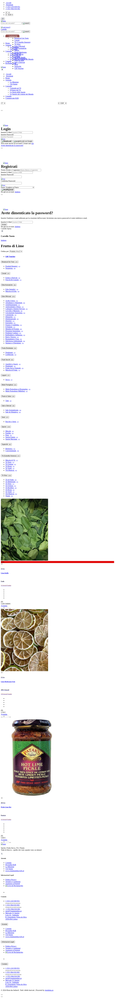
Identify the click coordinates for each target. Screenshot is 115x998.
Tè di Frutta (11, 480)
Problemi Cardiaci (13, 333)
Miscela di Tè (11, 460)
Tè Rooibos (11, 488)
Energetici (10, 323)
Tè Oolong (10, 464)
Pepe (8, 435)
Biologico (10, 449)
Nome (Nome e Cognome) (10, 170)
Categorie (13, 36)
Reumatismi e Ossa (13, 339)
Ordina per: (5, 251)
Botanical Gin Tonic (21, 38)
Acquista (4, 606)
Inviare (4, 224)
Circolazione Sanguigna (15, 313)
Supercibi (17, 66)
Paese (3, 187)
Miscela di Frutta (12, 370)
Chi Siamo (13, 49)
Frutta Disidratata (9, 348)
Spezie (16, 50)
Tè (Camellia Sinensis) (22, 42)
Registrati (10, 190)
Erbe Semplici (11, 289)
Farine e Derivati (12, 278)
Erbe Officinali (19, 46)
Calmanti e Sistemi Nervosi (16, 309)
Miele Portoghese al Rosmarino (17, 389)
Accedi (9, 141)
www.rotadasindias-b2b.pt (14, 871)
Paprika (9, 433)
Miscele (9, 431)
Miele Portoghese (9, 385)
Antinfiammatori (12, 305)
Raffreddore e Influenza (15, 335)
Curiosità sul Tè (15, 53)
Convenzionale (12, 451)
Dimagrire (10, 317)
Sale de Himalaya (13, 412)
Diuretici (9, 321)
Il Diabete (10, 327)
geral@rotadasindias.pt (13, 911)
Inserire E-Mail (6, 132)
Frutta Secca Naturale (14, 368)
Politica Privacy (11, 880)
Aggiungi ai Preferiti (12, 884)
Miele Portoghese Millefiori (16, 391)
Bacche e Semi (12, 422)
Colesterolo (10, 315)
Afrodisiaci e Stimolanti (15, 303)
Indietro (17, 192)
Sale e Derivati (19, 62)
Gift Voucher (19, 68)
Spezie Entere (11, 437)
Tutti (8, 401)
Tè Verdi (9, 468)
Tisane (9, 496)
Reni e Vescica (12, 337)
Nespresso (10, 268)
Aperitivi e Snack (13, 364)
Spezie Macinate (12, 439)
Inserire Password (7, 135)
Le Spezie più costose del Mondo (21, 59)
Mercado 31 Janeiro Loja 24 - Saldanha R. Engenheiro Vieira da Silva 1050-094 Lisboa (16, 916)
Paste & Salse (19, 60)
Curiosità (8, 51)
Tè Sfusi (17, 44)
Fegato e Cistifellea (13, 325)
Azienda (8, 45)
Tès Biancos (11, 470)
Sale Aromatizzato (13, 410)
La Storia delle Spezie (17, 57)
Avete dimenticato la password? (12, 145)
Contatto (8, 61)
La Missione (14, 47)
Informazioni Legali (8, 942)
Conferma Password (8, 181)
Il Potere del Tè (15, 55)
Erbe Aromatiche (20, 48)
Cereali (16, 40)
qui (32, 143)
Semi (16, 64)
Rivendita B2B (10, 63)
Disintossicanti (12, 319)
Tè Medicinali (11, 482)
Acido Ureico (11, 301)
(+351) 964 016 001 (12, 9)
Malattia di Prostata (13, 329)
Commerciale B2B (12, 98)
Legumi (6, 375)
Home (7, 43)
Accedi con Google (26, 141)
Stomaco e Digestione (14, 343)
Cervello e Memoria (13, 311)
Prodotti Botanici (12, 266)
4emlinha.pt (49, 990)
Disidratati (10, 352)
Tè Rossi (9, 466)
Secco (8, 380)
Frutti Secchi (7, 360)
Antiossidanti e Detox (14, 307)
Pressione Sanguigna (14, 331)
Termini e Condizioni (12, 882)
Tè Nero (9, 462)
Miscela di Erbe (12, 291)
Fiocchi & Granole (13, 280)
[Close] (2, 110)
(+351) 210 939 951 (12, 7)
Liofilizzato (10, 355)
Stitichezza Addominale (15, 341)
